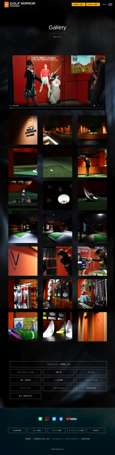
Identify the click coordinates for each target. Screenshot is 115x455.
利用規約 (28, 439)
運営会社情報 (85, 439)
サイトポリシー (57, 439)
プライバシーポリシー (71, 439)
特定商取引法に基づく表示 (42, 439)
